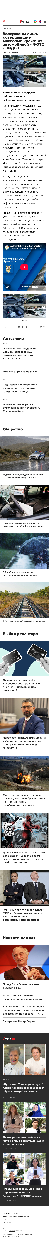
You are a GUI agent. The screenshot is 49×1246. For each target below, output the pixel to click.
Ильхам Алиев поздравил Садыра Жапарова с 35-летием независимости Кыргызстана (19, 353)
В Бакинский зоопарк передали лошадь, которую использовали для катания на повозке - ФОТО (23, 1010)
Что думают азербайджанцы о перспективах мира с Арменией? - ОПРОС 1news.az (22, 1192)
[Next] (43, 307)
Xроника (6, 344)
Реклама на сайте (11, 1213)
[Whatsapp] (22, 327)
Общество (6, 380)
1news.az (12, 1231)
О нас (5, 1219)
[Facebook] (16, 327)
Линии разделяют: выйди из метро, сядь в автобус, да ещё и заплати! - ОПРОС (23, 1141)
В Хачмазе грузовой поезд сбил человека (24, 621)
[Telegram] (26, 327)
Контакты (7, 1222)
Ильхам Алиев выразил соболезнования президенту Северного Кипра (21, 407)
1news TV (6, 1079)
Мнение (6, 367)
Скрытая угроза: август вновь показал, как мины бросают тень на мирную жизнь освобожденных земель (24, 800)
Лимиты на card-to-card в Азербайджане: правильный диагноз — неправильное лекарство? (21, 685)
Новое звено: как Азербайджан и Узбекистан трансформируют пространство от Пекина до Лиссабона (24, 742)
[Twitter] (19, 327)
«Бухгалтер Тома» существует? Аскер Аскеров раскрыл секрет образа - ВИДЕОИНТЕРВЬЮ (23, 1088)
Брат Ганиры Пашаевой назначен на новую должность (23, 997)
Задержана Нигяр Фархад (19, 1021)
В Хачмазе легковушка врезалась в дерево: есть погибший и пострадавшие (23, 524)
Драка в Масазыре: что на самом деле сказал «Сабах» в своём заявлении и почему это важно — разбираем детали (24, 857)
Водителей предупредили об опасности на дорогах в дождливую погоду (20, 388)
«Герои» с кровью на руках (20, 371)
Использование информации (16, 1216)
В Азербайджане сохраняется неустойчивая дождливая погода (20, 573)
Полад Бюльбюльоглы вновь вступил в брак (21, 986)
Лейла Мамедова (10, 53)
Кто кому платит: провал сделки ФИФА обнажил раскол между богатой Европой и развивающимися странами (23, 914)
